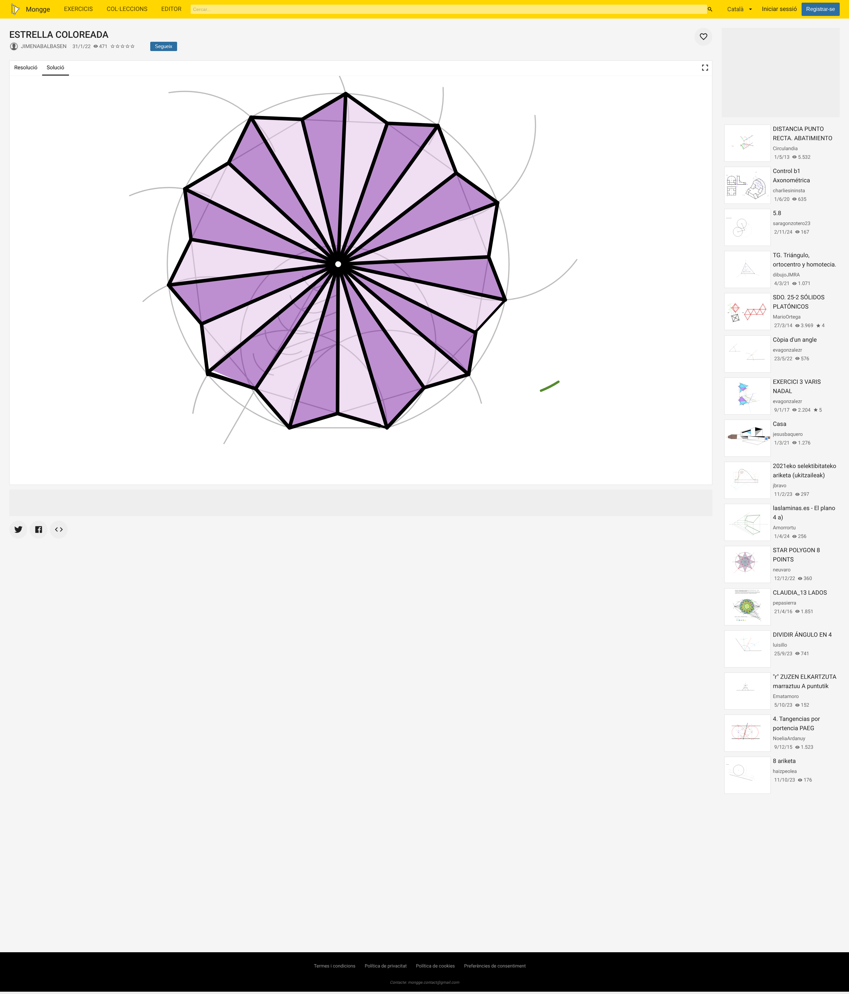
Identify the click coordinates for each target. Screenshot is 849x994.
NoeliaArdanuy (789, 738)
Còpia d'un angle (795, 339)
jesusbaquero (788, 434)
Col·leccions (127, 9)
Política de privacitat (386, 966)
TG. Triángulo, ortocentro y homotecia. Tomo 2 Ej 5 (804, 264)
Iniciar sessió (779, 9)
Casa (780, 424)
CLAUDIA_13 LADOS (800, 592)
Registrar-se (820, 9)
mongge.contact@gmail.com (433, 982)
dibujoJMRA (786, 275)
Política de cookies (435, 966)
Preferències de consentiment (495, 966)
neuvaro (782, 570)
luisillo (780, 645)
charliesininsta (789, 191)
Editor (171, 9)
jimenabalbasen (44, 46)
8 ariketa (784, 761)
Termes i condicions (335, 966)
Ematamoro (786, 696)
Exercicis (78, 9)
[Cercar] (710, 9)
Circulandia (785, 148)
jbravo (780, 486)
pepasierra (784, 603)
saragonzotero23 (792, 223)
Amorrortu (784, 528)
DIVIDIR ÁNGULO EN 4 (802, 634)
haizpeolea (785, 771)
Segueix (163, 46)
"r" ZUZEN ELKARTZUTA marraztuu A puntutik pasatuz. (804, 686)
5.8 (777, 213)
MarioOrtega (787, 317)
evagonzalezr (787, 350)
